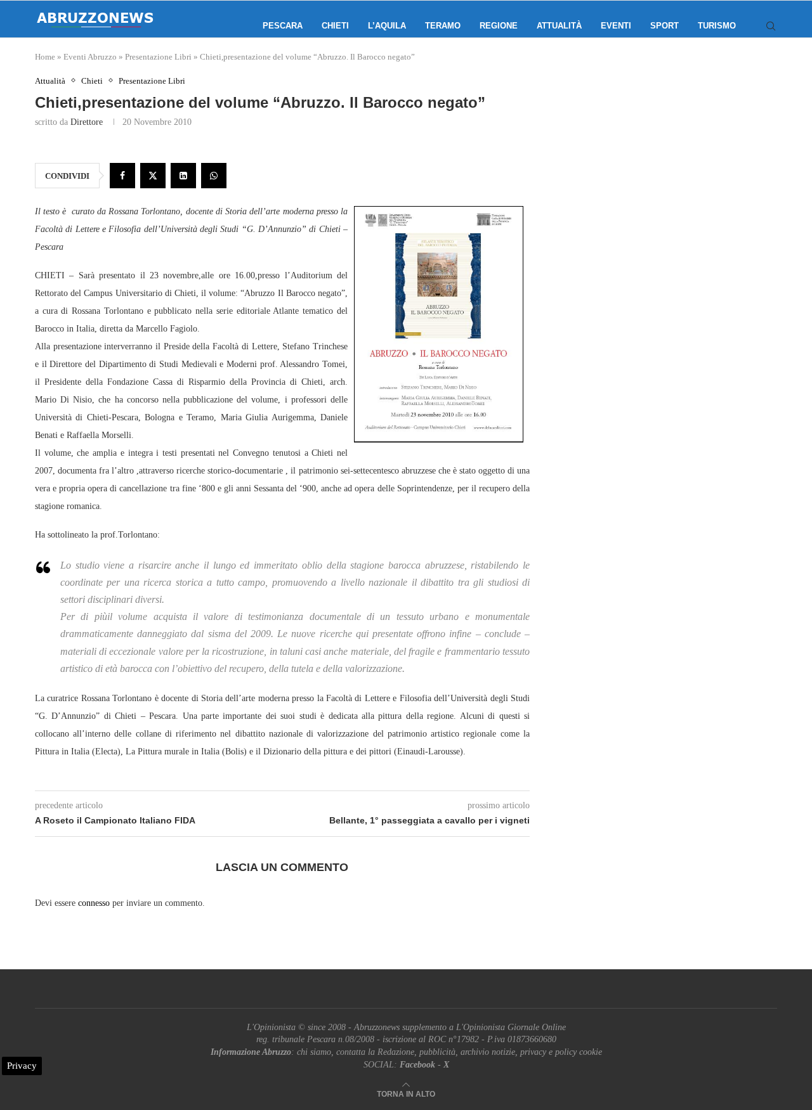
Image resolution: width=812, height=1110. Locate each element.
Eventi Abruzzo (90, 56)
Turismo (717, 25)
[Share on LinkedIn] (183, 175)
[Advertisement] (669, 203)
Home (45, 56)
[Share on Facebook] (122, 175)
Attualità (559, 25)
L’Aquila (387, 25)
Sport (664, 25)
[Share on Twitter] (153, 175)
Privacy (22, 1066)
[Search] (770, 26)
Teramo (443, 25)
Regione (499, 25)
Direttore (86, 122)
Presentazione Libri (158, 56)
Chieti (335, 25)
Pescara (283, 25)
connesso (94, 903)
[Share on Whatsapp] (213, 175)
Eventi (616, 25)
